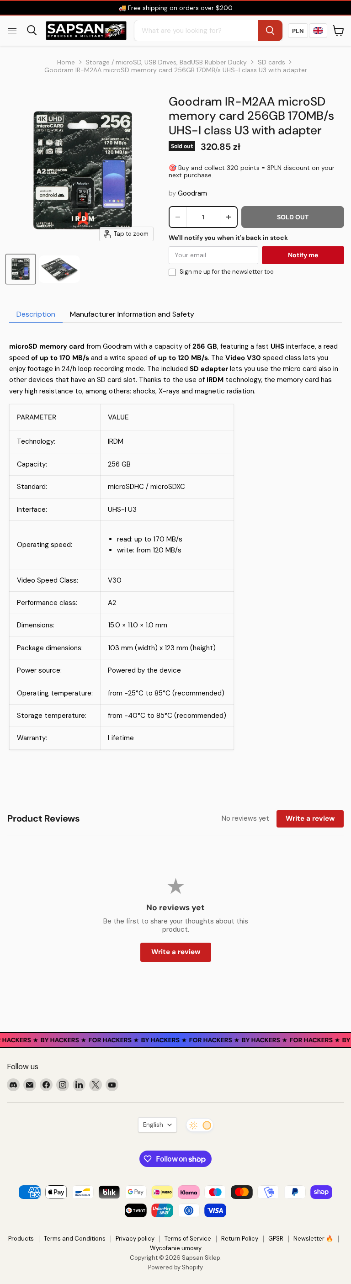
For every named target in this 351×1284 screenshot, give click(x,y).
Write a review (310, 818)
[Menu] (12, 31)
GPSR (275, 1238)
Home (66, 62)
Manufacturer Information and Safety (132, 314)
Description (35, 314)
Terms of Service (188, 1238)
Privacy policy (135, 1238)
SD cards (271, 62)
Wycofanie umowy (176, 1248)
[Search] (270, 30)
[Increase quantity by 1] (228, 217)
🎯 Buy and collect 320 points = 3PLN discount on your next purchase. (252, 171)
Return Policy (239, 1238)
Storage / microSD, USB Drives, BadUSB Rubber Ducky (166, 62)
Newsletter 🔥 (313, 1238)
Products (21, 1238)
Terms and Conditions (75, 1238)
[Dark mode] (199, 1125)
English (153, 1125)
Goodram (192, 193)
